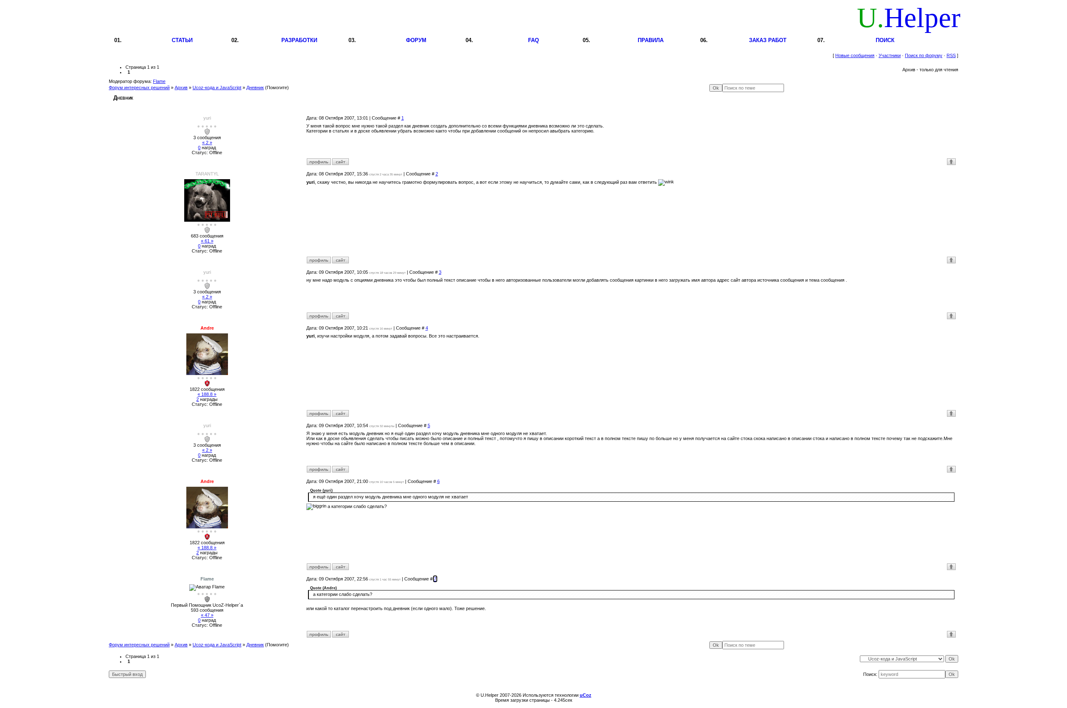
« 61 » (207, 240)
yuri (207, 117)
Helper (908, 18)
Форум (416, 40)
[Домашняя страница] (340, 161)
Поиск (885, 40)
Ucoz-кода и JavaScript (217, 87)
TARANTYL (207, 173)
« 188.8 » (207, 394)
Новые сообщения (854, 55)
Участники (890, 55)
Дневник (255, 87)
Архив (181, 87)
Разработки (299, 40)
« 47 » (207, 615)
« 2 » (207, 142)
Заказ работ (767, 40)
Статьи (182, 40)
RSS (951, 55)
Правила (651, 40)
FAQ (533, 40)
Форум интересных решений (139, 87)
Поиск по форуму (923, 55)
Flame (159, 81)
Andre (207, 327)
